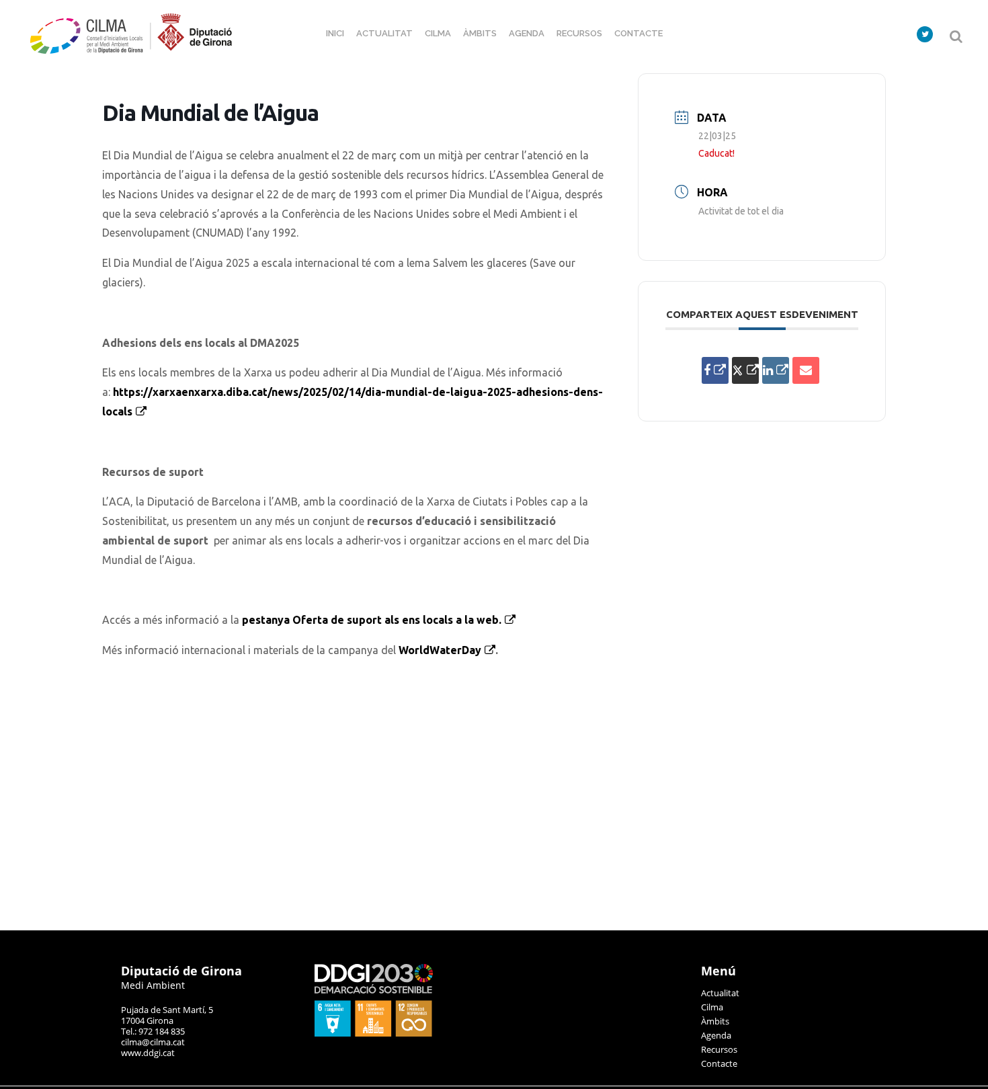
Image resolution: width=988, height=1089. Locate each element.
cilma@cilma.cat (153, 1042)
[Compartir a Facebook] (715, 370)
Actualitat (720, 993)
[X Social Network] (745, 370)
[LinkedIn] (775, 370)
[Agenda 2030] (374, 1033)
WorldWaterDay (440, 650)
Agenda (716, 1035)
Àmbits (715, 1021)
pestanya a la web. (371, 620)
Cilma (712, 1007)
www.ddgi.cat (148, 1053)
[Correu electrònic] (805, 370)
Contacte (719, 1063)
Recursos (719, 1049)
